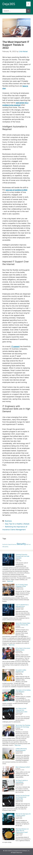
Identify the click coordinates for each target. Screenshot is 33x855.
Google (9, 544)
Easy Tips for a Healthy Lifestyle (17, 524)
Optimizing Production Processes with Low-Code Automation (22, 556)
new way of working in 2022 (16, 190)
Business (8, 521)
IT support (15, 346)
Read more (10, 581)
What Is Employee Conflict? (23, 767)
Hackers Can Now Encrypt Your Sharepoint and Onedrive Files (22, 797)
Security (21, 543)
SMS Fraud (28, 544)
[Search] (28, 11)
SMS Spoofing (5, 546)
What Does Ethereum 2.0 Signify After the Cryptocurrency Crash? (22, 830)
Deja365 (8, 4)
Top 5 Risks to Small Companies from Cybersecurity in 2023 (21, 710)
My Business (13, 544)
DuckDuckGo (5, 544)
